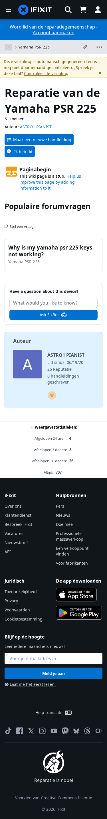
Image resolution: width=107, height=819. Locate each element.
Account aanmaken (53, 32)
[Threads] (87, 730)
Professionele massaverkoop (69, 536)
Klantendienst (18, 515)
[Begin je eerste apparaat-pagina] (51, 395)
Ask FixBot (49, 314)
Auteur (22, 340)
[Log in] (98, 9)
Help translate (48, 712)
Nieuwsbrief (16, 542)
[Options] (8, 47)
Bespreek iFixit (18, 524)
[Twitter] (31, 730)
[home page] (35, 10)
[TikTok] (8, 730)
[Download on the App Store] (76, 594)
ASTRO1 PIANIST (36, 126)
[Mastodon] (65, 730)
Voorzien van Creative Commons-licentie (53, 797)
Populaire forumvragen (47, 206)
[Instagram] (42, 730)
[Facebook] (19, 730)
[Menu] (8, 10)
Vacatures (14, 533)
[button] (68, 9)
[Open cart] (83, 9)
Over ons (13, 506)
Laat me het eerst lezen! (33, 684)
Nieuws (63, 515)
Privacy (11, 600)
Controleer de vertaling (46, 73)
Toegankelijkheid (21, 591)
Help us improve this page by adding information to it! (50, 182)
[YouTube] (54, 730)
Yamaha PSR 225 (34, 47)
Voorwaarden (17, 610)
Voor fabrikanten (72, 563)
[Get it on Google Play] (79, 613)
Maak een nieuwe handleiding (42, 139)
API (8, 551)
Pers (60, 506)
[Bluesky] (76, 731)
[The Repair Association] (98, 730)
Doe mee (64, 524)
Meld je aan (53, 673)
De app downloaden (78, 581)
